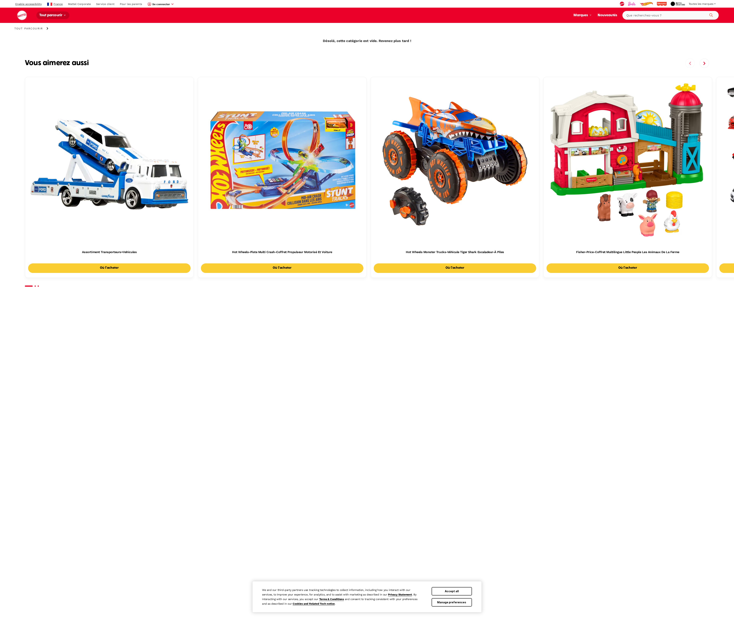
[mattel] (622, 4)
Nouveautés (607, 15)
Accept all (452, 591)
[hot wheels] (646, 4)
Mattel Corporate (79, 4)
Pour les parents (131, 4)
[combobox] (670, 15)
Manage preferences (451, 602)
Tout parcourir (51, 15)
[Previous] (690, 63)
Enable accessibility (28, 4)
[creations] (678, 4)
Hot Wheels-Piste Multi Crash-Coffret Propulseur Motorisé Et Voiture (282, 252)
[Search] (710, 14)
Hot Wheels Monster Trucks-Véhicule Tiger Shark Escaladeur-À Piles (455, 252)
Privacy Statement (400, 594)
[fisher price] (662, 4)
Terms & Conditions (331, 599)
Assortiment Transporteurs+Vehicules (109, 252)
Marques (581, 15)
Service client (105, 4)
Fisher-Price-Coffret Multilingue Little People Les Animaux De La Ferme (627, 252)
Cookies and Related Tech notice (314, 603)
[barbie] (632, 4)
